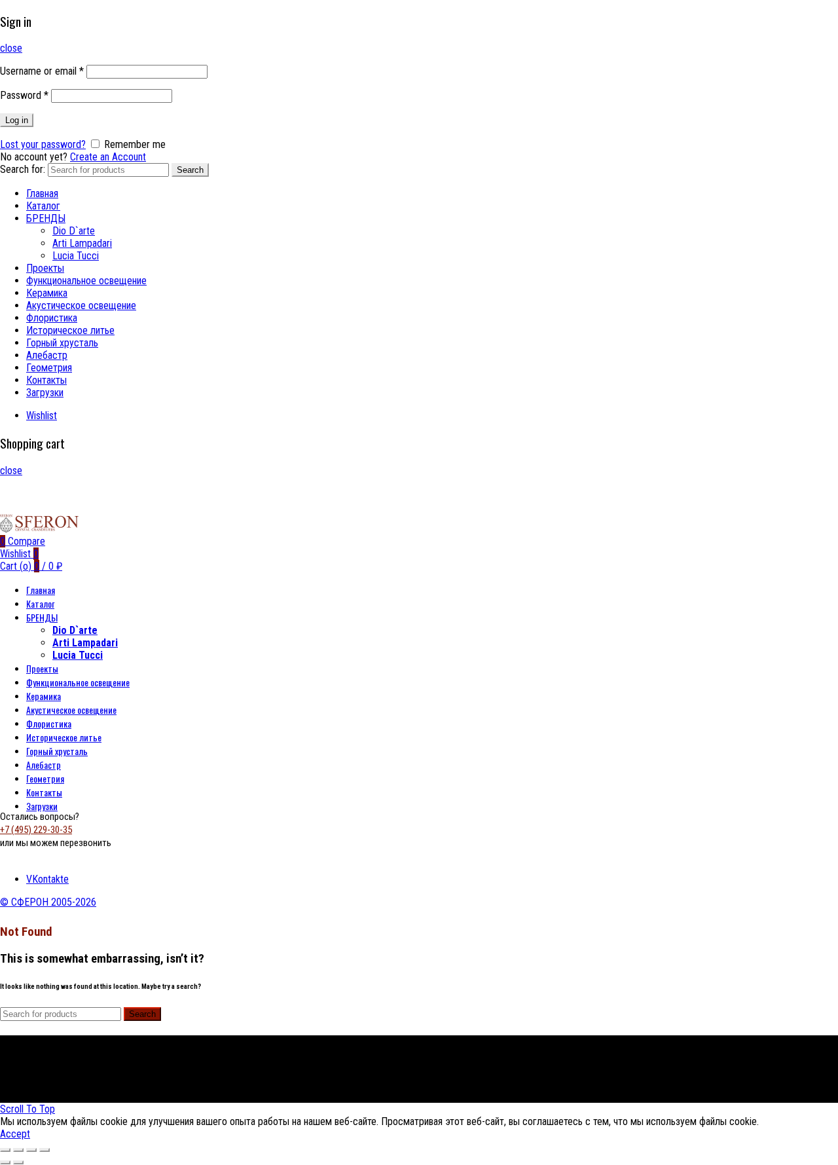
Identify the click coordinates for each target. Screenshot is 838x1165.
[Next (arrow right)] (18, 1162)
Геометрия (49, 367)
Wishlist (41, 415)
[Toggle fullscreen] (31, 1150)
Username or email (42, 71)
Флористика (51, 318)
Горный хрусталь (62, 343)
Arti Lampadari (82, 243)
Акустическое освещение (81, 305)
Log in (16, 120)
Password (24, 95)
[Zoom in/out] (44, 1150)
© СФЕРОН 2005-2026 (48, 902)
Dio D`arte (73, 231)
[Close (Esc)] (5, 1150)
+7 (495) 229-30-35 (36, 830)
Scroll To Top (27, 1109)
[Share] (18, 1150)
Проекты (45, 268)
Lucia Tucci (75, 256)
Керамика (46, 293)
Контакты (46, 380)
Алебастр (46, 355)
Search (190, 170)
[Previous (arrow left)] (5, 1162)
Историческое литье (70, 330)
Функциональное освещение (86, 280)
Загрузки (45, 392)
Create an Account (108, 157)
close (11, 48)
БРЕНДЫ (45, 218)
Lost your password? (43, 144)
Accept (15, 1134)
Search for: (22, 169)
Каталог (43, 206)
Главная (42, 193)
